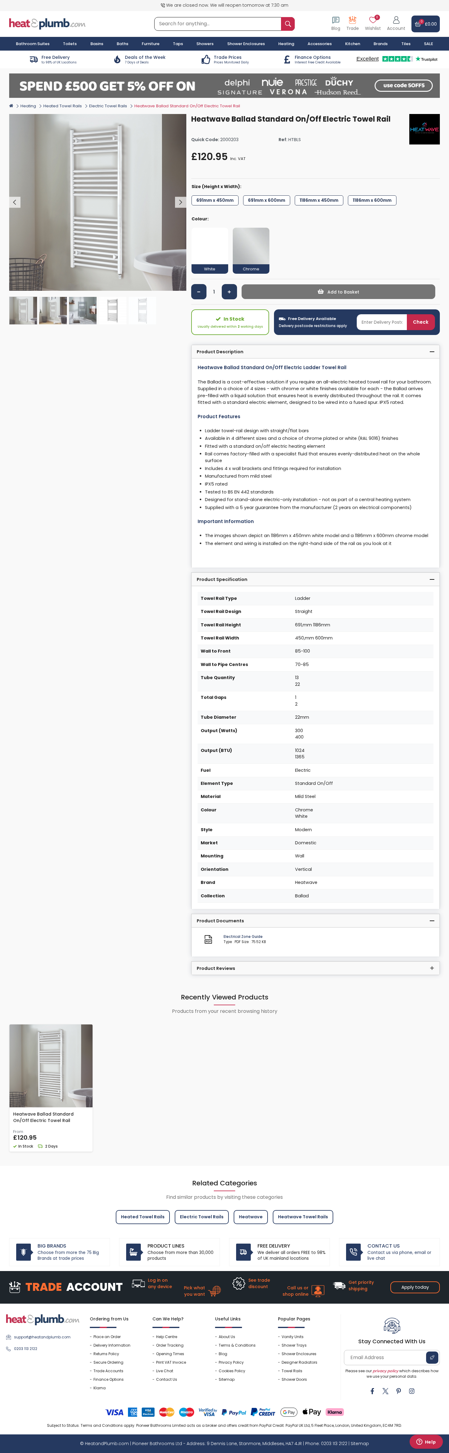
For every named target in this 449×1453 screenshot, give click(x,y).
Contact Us (166, 1379)
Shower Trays (294, 1345)
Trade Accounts (108, 1370)
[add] (229, 291)
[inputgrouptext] (288, 24)
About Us (227, 1336)
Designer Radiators (299, 1362)
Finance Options (108, 1379)
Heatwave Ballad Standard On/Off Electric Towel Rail (43, 1117)
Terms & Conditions (237, 1345)
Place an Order (107, 1336)
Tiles (406, 44)
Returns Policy (106, 1353)
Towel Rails (292, 1370)
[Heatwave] (424, 129)
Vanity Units (293, 1336)
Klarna (99, 1388)
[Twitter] (385, 1391)
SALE (428, 44)
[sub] (198, 291)
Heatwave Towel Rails (303, 1217)
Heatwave (251, 1217)
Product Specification (222, 579)
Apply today (415, 1287)
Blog (223, 1353)
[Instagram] (412, 1391)
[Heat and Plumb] (47, 23)
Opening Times (170, 1353)
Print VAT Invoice (171, 1362)
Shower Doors (294, 1379)
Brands (381, 44)
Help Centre (166, 1336)
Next (180, 202)
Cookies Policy (232, 1370)
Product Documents (220, 921)
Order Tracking (170, 1345)
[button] (396, 24)
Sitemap (227, 1379)
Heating (28, 106)
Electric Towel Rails (108, 106)
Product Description (220, 352)
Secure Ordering (108, 1362)
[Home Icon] (11, 105)
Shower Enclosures (299, 1353)
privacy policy (385, 1370)
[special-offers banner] (224, 85)
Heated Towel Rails (62, 106)
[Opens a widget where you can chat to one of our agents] (426, 1442)
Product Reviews (216, 968)
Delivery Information (111, 1345)
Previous (14, 202)
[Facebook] (372, 1391)
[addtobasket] (339, 291)
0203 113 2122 (25, 1348)
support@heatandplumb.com (42, 1337)
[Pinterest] (398, 1391)
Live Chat (164, 1370)
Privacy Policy (231, 1362)
